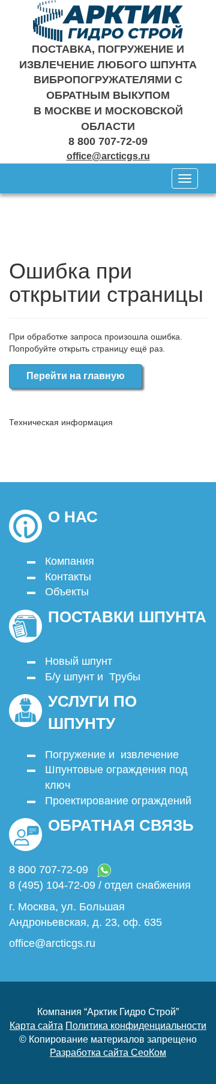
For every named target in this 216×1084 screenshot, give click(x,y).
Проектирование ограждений (118, 801)
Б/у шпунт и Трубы (92, 677)
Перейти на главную (75, 376)
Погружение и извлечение (112, 755)
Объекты (67, 592)
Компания (69, 561)
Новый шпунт (78, 661)
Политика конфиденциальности (135, 1026)
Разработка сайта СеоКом (108, 1052)
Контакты (68, 577)
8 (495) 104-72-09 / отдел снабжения (100, 885)
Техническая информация (61, 422)
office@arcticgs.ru (108, 156)
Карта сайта (36, 1026)
